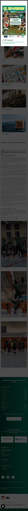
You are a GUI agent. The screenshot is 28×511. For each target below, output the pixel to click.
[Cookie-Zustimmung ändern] (3, 506)
